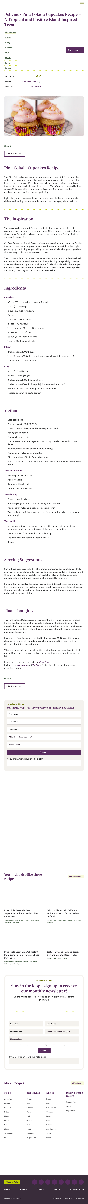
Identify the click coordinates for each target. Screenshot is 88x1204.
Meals (8, 58)
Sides (79, 920)
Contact (40, 1189)
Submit (43, 752)
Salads (49, 1125)
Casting (57, 1189)
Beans (29, 1099)
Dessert (9, 47)
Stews (49, 1138)
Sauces (7, 1125)
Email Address (14, 729)
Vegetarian (15, 922)
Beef (28, 1103)
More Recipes (75, 876)
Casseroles (18, 961)
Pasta (37, 920)
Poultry (30, 1129)
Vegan (68, 1106)
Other (6, 1120)
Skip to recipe (73, 50)
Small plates (9, 1133)
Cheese (17, 920)
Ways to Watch (12, 1182)
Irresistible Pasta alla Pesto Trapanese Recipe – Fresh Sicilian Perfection (21, 913)
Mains (32, 920)
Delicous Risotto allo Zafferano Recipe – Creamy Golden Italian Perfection (63, 913)
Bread (48, 1099)
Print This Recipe (13, 153)
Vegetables (7, 922)
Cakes (8, 37)
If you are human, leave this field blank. (26, 758)
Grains (27, 920)
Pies (48, 1120)
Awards (7, 1189)
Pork (28, 1125)
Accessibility (80, 1198)
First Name (13, 714)
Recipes (9, 63)
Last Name (13, 722)
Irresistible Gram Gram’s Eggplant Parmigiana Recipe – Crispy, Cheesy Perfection (22, 954)
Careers (23, 1189)
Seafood (30, 1133)
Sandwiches (51, 1129)
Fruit (7, 52)
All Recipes (76, 1083)
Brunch (7, 1103)
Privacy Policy (57, 1198)
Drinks (7, 1112)
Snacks (8, 68)
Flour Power (10, 32)
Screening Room (77, 1189)
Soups (49, 1133)
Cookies (49, 1112)
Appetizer (8, 1099)
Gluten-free (71, 1102)
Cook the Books (9, 920)
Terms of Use (68, 1198)
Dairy (7, 42)
